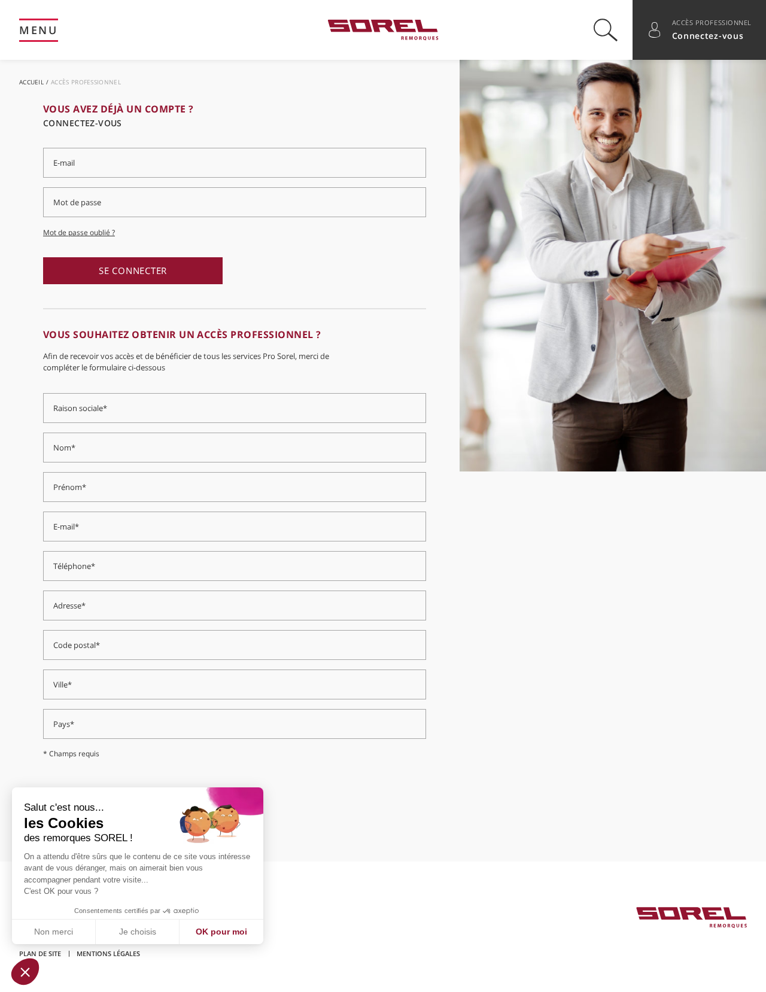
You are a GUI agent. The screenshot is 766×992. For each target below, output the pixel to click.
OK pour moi (221, 931)
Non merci (53, 931)
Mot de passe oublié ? (79, 232)
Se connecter (133, 270)
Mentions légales (108, 953)
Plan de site (40, 953)
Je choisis (137, 931)
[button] (25, 971)
